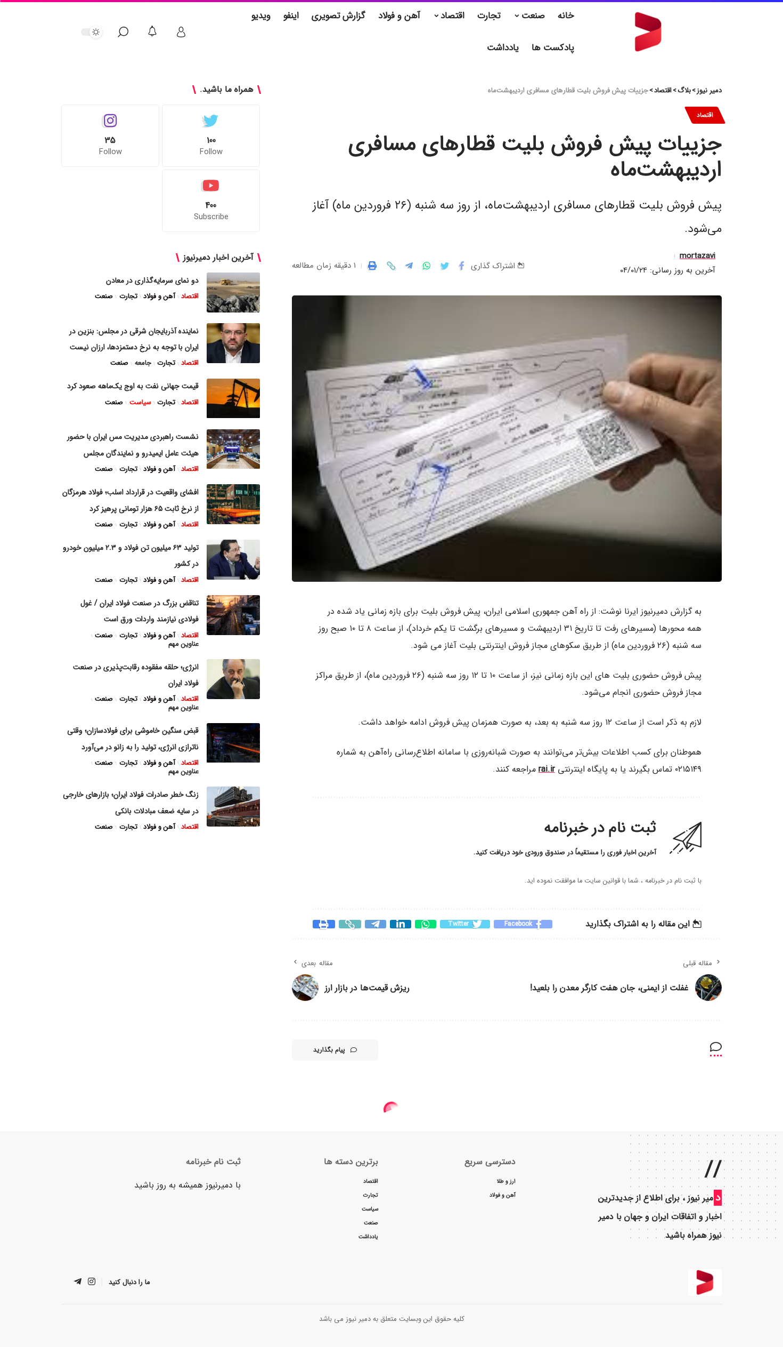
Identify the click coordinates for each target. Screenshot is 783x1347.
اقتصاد (705, 115)
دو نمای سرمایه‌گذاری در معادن (152, 280)
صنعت (104, 296)
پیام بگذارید (329, 1051)
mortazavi (697, 256)
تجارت (128, 296)
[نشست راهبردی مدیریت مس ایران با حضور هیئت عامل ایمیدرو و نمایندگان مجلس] (233, 449)
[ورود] (181, 32)
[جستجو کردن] (123, 32)
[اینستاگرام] (91, 1283)
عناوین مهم (183, 644)
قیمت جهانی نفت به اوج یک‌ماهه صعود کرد (133, 386)
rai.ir (547, 769)
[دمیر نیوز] (705, 1283)
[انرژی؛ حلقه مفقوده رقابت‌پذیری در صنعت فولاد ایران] (233, 679)
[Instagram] (110, 136)
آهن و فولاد (159, 296)
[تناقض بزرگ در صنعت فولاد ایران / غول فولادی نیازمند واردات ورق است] (233, 615)
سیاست (140, 402)
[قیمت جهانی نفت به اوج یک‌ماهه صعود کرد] (233, 399)
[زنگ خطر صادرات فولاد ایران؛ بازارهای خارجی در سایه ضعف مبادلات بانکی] (233, 807)
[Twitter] (211, 136)
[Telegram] (77, 1283)
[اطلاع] (152, 32)
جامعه (143, 363)
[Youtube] (211, 201)
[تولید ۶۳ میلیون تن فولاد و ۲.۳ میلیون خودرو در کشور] (233, 560)
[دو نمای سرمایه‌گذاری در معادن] (233, 292)
